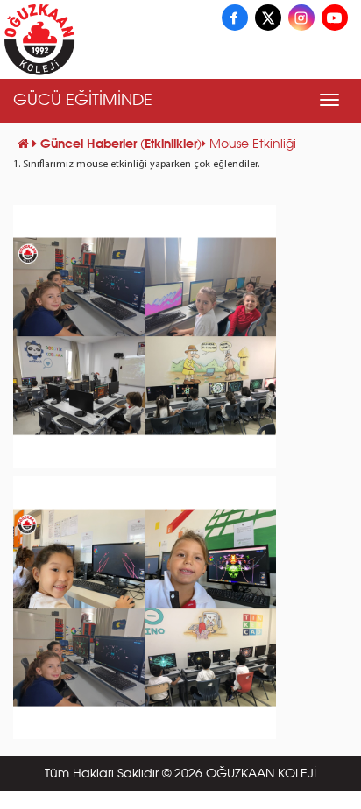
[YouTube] (335, 17)
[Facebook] (235, 17)
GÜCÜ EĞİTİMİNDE (82, 101)
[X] (268, 17)
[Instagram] (301, 17)
